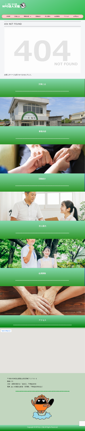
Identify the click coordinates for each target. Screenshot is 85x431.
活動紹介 (38, 16)
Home (8, 16)
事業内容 (26, 16)
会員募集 (57, 16)
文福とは (17, 16)
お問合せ (76, 16)
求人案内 (47, 16)
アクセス (66, 16)
